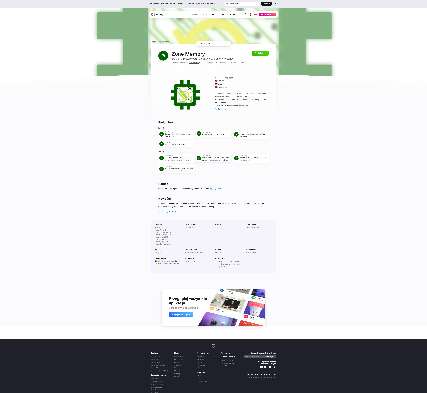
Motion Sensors (156, 378)
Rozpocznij (200, 356)
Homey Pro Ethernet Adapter (160, 371)
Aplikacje (214, 14)
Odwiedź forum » (251, 252)
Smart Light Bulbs (156, 390)
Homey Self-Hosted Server (159, 365)
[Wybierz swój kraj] (256, 14)
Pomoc (233, 14)
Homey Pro (154, 359)
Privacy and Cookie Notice (254, 377)
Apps (154, 42)
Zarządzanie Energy (227, 360)
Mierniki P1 (224, 366)
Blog (175, 368)
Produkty (195, 14)
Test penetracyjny (203, 381)
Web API (200, 362)
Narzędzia (158, 252)
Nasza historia (178, 359)
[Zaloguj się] (251, 14)
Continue (266, 4)
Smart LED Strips (156, 387)
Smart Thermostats (157, 384)
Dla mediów (178, 371)
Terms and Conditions (269, 377)
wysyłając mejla (216, 189)
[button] (241, 4)
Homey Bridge (155, 368)
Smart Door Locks (157, 381)
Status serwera (202, 368)
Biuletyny (177, 374)
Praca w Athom (179, 356)
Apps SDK (200, 359)
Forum (199, 378)
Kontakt (176, 376)
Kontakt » (218, 252)
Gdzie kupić (178, 365)
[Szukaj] (246, 14)
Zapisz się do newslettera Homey (263, 353)
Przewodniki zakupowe (159, 375)
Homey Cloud (155, 356)
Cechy (204, 14)
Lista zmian (201, 365)
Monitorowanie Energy (228, 363)
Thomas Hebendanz (252, 227)
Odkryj (223, 14)
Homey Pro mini (156, 362)
